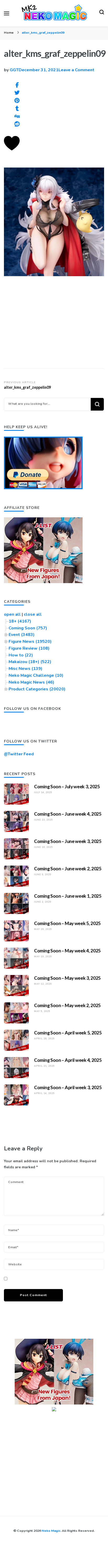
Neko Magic (51, 1530)
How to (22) (21, 655)
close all (33, 614)
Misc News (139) (25, 668)
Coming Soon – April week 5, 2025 (67, 1032)
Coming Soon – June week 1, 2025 (67, 896)
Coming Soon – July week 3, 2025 (67, 786)
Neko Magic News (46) (31, 682)
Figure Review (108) (29, 648)
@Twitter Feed (19, 754)
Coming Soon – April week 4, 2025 (67, 1060)
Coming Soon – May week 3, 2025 (67, 978)
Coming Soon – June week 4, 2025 (67, 814)
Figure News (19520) (30, 641)
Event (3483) (22, 635)
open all (12, 614)
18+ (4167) (20, 621)
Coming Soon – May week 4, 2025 (67, 950)
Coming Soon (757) (28, 628)
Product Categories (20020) (37, 689)
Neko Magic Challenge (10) (36, 675)
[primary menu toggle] (6, 13)
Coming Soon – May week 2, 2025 (67, 1005)
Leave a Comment (76, 70)
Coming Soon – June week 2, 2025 (67, 868)
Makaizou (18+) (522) (30, 662)
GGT (14, 70)
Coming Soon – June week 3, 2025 (67, 841)
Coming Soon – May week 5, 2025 (67, 923)
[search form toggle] (101, 13)
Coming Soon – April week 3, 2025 (67, 1087)
